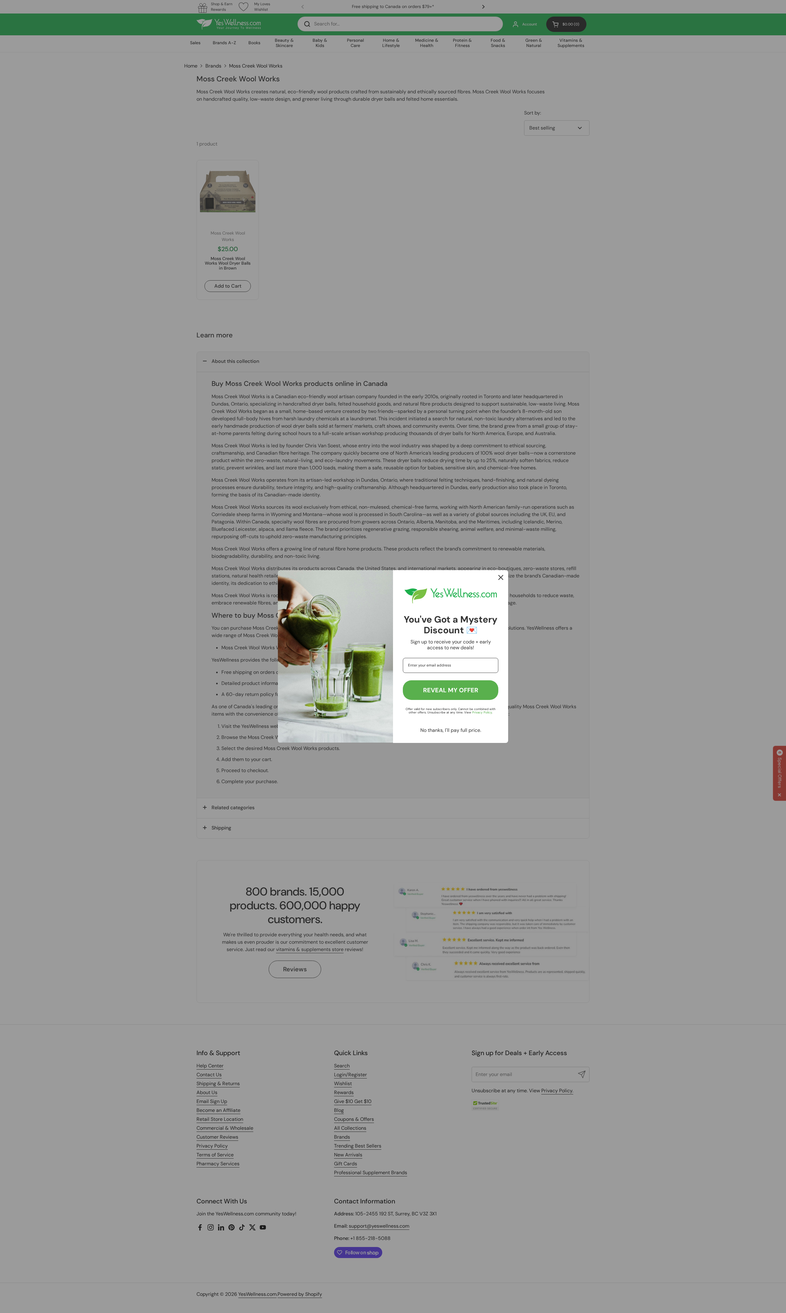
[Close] (500, 577)
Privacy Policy (482, 712)
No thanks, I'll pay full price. (450, 730)
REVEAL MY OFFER (450, 690)
